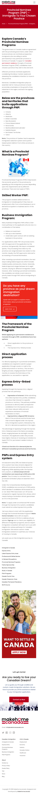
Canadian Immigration (9, 739)
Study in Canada (7, 570)
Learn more (8, 309)
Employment (23, 742)
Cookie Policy (5, 768)
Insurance (22, 755)
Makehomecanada (23, 791)
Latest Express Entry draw (10, 553)
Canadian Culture (24, 750)
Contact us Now (19, 700)
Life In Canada (24, 739)
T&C (3, 771)
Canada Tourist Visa (8, 576)
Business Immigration (8, 568)
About (4, 760)
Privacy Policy (6, 765)
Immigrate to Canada (8, 548)
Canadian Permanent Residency (12, 582)
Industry (22, 747)
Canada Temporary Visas (9, 579)
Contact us (5, 763)
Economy (22, 744)
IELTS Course (6, 585)
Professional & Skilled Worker (11, 556)
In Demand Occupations (9, 559)
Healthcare (23, 753)
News (3, 774)
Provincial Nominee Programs (11, 562)
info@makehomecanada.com (15, 727)
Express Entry (6, 550)
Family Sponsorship (8, 565)
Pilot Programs (6, 573)
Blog (3, 776)
